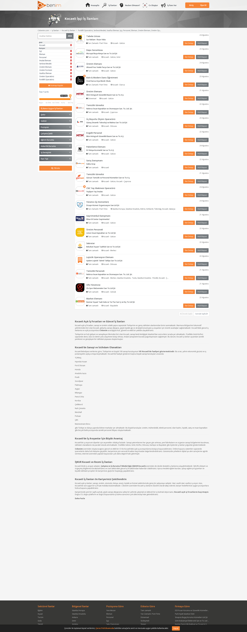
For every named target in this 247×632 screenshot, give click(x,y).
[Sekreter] (80, 246)
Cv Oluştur (153, 5)
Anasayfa (95, 5)
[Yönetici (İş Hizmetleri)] (80, 204)
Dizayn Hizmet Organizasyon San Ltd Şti (102, 205)
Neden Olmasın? (132, 5)
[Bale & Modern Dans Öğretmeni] (80, 80)
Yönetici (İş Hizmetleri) (97, 202)
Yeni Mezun (110, 610)
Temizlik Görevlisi (95, 105)
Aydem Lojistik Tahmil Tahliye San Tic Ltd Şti (104, 260)
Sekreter (90, 243)
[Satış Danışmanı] (80, 163)
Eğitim (40, 610)
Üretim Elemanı (94, 63)
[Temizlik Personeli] (80, 273)
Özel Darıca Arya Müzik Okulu (98, 81)
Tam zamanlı (146, 610)
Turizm (40, 617)
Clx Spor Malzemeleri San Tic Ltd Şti (100, 288)
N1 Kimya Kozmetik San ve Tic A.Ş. (100, 150)
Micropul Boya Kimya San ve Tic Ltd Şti (101, 53)
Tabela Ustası (93, 36)
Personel (109, 617)
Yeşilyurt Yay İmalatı (94, 191)
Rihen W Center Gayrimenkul (97, 219)
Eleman (109, 614)
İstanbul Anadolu (79, 614)
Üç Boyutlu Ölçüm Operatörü (100, 119)
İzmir (74, 621)
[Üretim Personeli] (80, 232)
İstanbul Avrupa (78, 610)
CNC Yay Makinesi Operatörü (100, 188)
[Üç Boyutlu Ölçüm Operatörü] (80, 121)
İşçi (107, 621)
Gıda (40, 621)
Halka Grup (90, 164)
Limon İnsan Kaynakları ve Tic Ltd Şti (101, 233)
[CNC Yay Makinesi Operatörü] (80, 191)
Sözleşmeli (145, 621)
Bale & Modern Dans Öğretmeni (102, 77)
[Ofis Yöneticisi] (80, 287)
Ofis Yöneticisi (93, 284)
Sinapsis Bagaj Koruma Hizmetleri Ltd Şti (191, 617)
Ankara (75, 617)
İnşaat (40, 614)
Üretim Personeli (94, 229)
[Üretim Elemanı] (80, 66)
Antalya (75, 624)
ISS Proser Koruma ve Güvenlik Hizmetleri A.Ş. (193, 610)
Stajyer (143, 624)
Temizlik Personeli (95, 271)
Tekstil (40, 624)
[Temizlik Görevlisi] (80, 108)
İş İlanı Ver (172, 5)
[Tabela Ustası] (80, 39)
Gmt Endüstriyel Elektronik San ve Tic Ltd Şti (192, 621)
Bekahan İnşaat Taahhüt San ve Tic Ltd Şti (103, 247)
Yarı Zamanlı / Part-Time (150, 614)
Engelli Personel (94, 132)
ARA (70, 36)
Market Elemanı (94, 298)
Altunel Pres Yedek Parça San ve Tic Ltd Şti (103, 67)
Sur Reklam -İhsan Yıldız (96, 39)
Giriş (191, 5)
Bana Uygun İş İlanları (53, 108)
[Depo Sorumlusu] (80, 52)
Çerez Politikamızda (105, 628)
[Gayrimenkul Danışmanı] (80, 218)
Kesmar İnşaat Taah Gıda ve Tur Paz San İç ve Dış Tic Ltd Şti (110, 302)
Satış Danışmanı (94, 160)
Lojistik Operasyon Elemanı (99, 257)
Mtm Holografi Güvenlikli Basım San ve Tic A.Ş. (105, 95)
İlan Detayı (189, 43)
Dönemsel (145, 617)
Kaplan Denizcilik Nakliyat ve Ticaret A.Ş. (191, 624)
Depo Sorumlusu (94, 50)
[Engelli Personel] (80, 135)
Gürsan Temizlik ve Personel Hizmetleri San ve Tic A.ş (108, 177)
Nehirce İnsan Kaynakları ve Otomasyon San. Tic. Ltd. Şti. (109, 108)
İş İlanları (112, 5)
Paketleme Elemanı (95, 146)
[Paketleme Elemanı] (80, 149)
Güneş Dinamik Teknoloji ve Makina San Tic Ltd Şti (106, 122)
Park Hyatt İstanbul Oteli (184, 614)
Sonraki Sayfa (200, 314)
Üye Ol (203, 5)
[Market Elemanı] (80, 301)
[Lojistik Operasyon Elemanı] (80, 260)
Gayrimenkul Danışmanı (98, 215)
